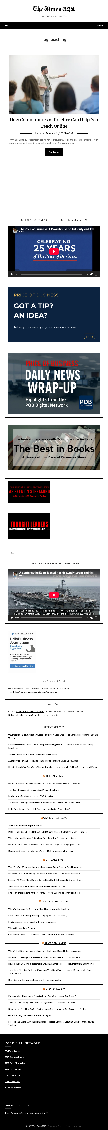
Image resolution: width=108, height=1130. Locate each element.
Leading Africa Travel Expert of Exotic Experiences (32, 922)
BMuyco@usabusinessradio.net (23, 715)
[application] (54, 251)
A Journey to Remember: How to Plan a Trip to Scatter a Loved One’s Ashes (43, 760)
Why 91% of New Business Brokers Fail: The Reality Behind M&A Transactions (45, 783)
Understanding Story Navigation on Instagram (29, 1015)
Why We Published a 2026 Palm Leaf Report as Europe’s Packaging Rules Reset (45, 844)
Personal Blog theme (74, 1126)
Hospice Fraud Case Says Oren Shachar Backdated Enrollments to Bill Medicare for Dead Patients (53, 767)
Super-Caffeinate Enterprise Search (25, 825)
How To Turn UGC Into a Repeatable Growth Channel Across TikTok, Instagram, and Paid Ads (51, 963)
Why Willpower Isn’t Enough (21, 928)
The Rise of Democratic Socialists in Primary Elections (33, 790)
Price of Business (55, 943)
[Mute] (91, 274)
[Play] (12, 274)
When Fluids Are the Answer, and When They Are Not (33, 754)
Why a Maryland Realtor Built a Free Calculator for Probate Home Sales (42, 838)
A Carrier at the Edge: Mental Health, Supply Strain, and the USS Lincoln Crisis (44, 802)
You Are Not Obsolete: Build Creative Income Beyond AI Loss (36, 886)
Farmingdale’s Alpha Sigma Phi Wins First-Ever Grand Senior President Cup (43, 996)
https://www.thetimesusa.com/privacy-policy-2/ (26, 1113)
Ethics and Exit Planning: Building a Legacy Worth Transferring (37, 915)
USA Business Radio (55, 817)
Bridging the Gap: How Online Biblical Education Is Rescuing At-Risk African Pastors (47, 1009)
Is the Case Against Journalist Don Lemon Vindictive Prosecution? (39, 809)
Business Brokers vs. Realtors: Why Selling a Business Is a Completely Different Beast (48, 831)
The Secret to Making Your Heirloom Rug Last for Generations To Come (41, 1002)
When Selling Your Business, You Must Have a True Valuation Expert (40, 909)
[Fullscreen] (96, 274)
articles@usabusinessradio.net (30, 711)
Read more (54, 152)
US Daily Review (55, 988)
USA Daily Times (55, 859)
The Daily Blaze (55, 776)
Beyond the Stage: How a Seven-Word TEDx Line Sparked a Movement (41, 851)
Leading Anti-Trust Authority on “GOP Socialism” (31, 796)
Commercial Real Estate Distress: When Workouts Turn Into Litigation (41, 934)
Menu (100, 25)
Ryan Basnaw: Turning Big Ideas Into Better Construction (35, 980)
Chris (71, 133)
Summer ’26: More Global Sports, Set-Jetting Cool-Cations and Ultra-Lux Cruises (46, 880)
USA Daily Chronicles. (55, 901)
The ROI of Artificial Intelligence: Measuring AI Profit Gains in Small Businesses (45, 867)
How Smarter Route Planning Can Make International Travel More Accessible (44, 873)
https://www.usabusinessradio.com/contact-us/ (35, 692)
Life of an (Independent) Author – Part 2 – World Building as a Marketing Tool (44, 892)
